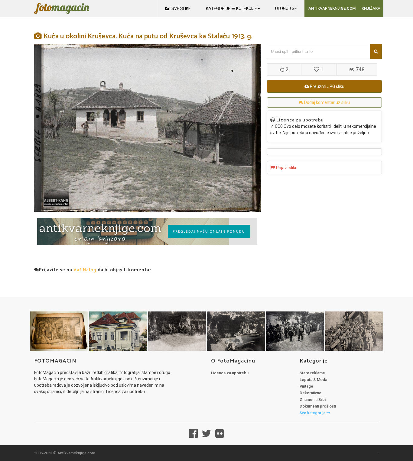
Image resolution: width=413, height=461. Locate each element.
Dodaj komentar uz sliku (326, 102)
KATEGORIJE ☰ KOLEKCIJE (231, 8)
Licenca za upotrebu (230, 373)
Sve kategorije (313, 413)
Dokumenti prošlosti (318, 406)
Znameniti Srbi (313, 399)
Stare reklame (312, 373)
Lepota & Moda (313, 379)
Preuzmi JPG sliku (326, 86)
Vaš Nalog (84, 270)
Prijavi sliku (286, 167)
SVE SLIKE (181, 8)
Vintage (306, 386)
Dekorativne (310, 393)
